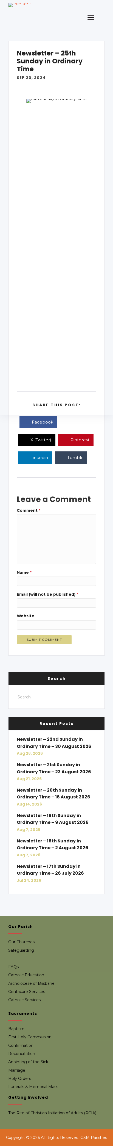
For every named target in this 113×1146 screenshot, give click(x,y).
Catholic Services (24, 999)
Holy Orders (19, 1078)
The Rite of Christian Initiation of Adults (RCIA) (52, 1112)
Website (25, 615)
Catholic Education (26, 974)
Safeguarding (21, 950)
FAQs (13, 966)
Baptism (16, 1028)
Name (24, 572)
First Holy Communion (30, 1037)
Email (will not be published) (47, 594)
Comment (28, 510)
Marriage (16, 1070)
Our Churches (21, 941)
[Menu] (90, 17)
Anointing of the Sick (28, 1061)
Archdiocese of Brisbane (31, 983)
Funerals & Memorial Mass (33, 1086)
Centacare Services (26, 991)
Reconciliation (21, 1053)
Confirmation (20, 1045)
